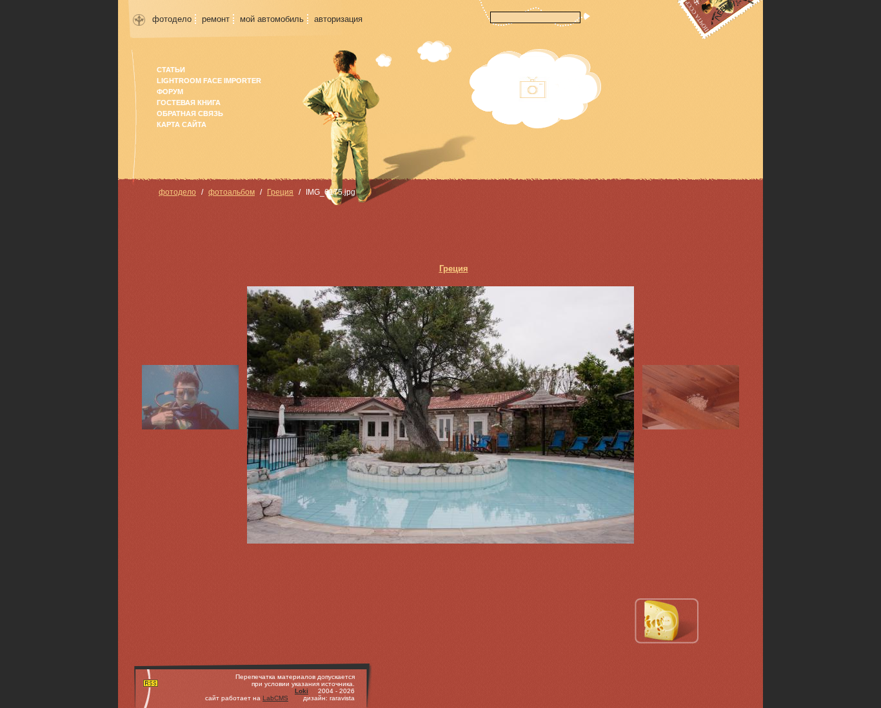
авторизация (338, 19)
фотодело (172, 19)
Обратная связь (190, 113)
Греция (280, 192)
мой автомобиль (272, 19)
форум (170, 91)
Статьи (171, 70)
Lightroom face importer (209, 80)
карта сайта (181, 124)
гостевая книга (189, 102)
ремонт (216, 19)
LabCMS (275, 698)
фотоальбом (231, 192)
